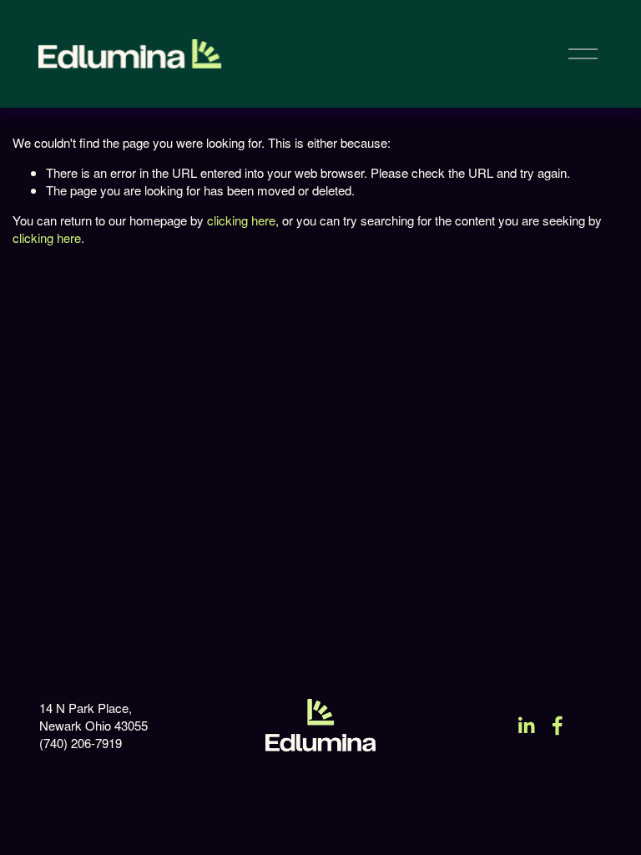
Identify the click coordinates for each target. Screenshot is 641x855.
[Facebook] (558, 726)
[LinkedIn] (526, 726)
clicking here (241, 220)
